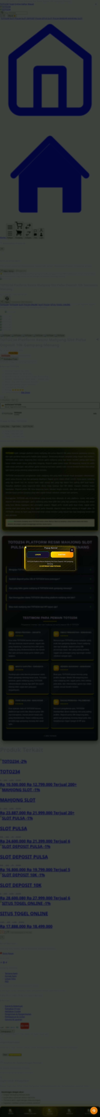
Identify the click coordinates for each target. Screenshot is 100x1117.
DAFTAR (61, 554)
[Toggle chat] (94, 1110)
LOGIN (38, 554)
